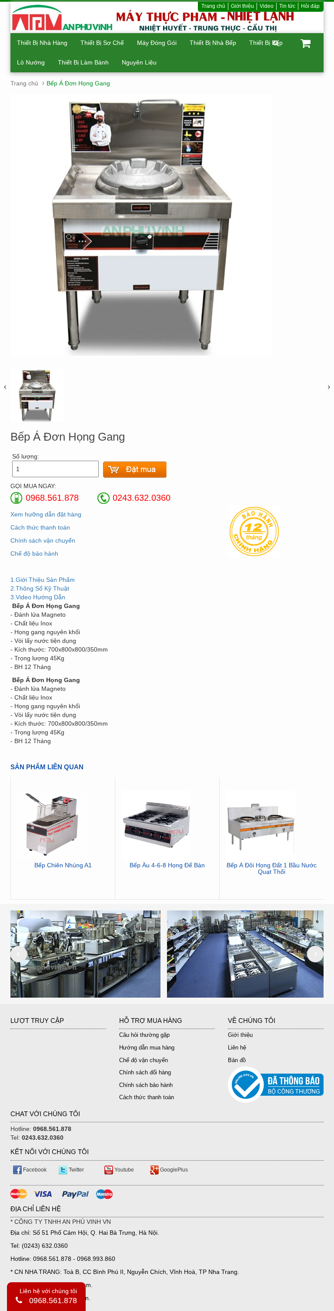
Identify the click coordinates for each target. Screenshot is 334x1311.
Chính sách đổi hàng (145, 1072)
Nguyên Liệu (139, 62)
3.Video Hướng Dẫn (37, 597)
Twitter (75, 1170)
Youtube (123, 1170)
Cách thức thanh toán (40, 527)
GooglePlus (173, 1170)
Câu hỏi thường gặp (144, 1035)
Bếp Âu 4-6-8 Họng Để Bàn (167, 865)
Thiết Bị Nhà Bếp (213, 42)
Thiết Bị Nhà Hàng (42, 42)
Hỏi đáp (310, 6)
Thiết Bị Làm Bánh (83, 62)
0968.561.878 (53, 1300)
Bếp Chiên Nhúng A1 (63, 865)
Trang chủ (213, 6)
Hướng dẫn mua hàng (146, 1047)
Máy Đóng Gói (157, 42)
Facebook (34, 1170)
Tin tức (287, 6)
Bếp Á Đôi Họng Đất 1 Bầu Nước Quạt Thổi (272, 868)
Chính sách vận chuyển (42, 540)
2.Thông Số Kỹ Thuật (39, 588)
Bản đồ (237, 1060)
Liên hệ (237, 1047)
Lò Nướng (31, 62)
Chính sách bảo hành (146, 1085)
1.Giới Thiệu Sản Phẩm (42, 579)
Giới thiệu (242, 6)
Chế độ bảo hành (34, 553)
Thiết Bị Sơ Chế (102, 42)
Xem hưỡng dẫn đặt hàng (45, 514)
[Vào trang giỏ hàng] (134, 469)
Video (267, 6)
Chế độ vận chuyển (143, 1060)
